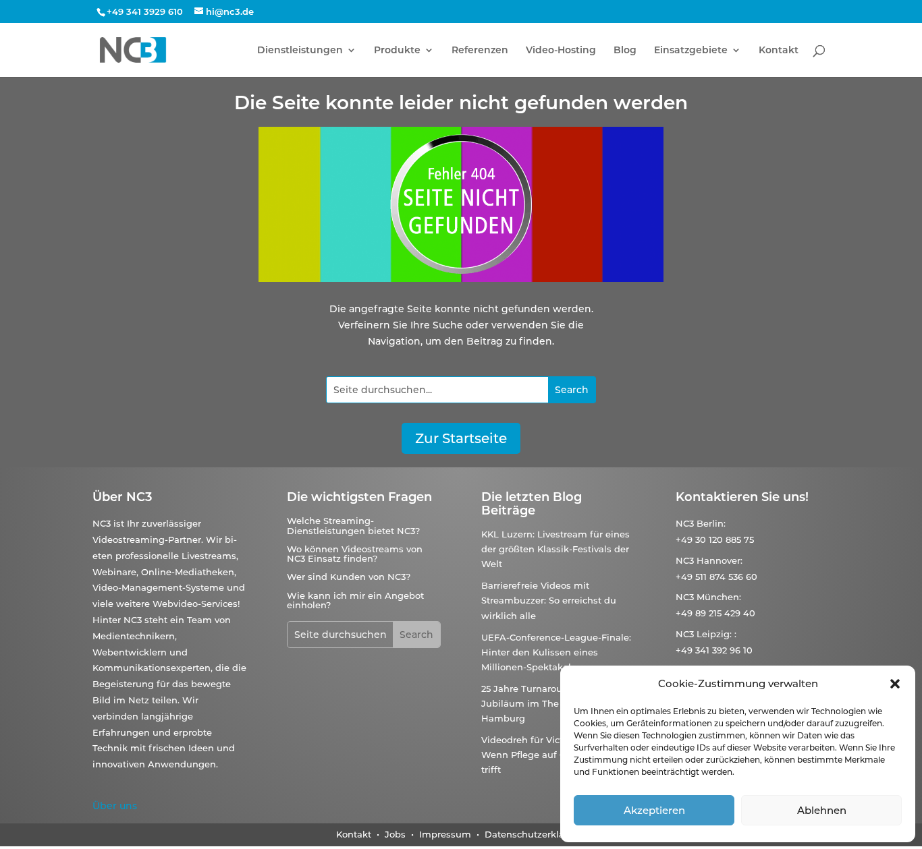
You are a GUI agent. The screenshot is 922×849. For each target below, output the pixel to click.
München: (719, 596)
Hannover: (719, 560)
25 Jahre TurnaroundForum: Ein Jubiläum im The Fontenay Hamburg (552, 703)
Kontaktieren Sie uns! (742, 497)
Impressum (445, 834)
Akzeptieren (654, 810)
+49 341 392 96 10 (714, 650)
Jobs (396, 834)
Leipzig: (714, 633)
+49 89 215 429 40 (715, 613)
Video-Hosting (561, 50)
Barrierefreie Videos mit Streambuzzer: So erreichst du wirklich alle (548, 600)
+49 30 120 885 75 (715, 539)
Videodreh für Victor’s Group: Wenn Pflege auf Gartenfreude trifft (550, 754)
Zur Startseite (461, 438)
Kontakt (778, 50)
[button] (895, 684)
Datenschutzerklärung (535, 834)
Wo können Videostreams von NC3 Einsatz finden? (355, 554)
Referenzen (480, 50)
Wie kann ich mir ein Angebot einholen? (355, 600)
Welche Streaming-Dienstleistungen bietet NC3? (353, 525)
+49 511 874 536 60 (716, 576)
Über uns (114, 806)
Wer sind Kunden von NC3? (348, 576)
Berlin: (711, 523)
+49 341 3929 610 (145, 11)
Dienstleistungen (300, 50)
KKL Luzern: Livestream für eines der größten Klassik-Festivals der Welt (555, 549)
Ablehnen (821, 810)
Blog (625, 50)
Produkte (397, 50)
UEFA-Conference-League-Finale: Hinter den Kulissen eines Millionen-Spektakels (556, 652)
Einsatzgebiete (691, 50)
